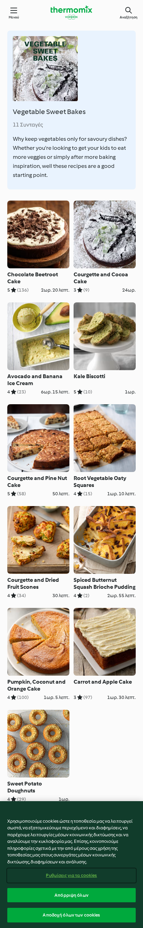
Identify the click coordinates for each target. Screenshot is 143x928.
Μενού (14, 17)
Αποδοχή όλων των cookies (71, 915)
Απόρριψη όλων (71, 895)
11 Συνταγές (28, 124)
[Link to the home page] (71, 12)
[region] (71, 864)
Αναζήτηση (128, 17)
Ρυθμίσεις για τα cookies (71, 875)
